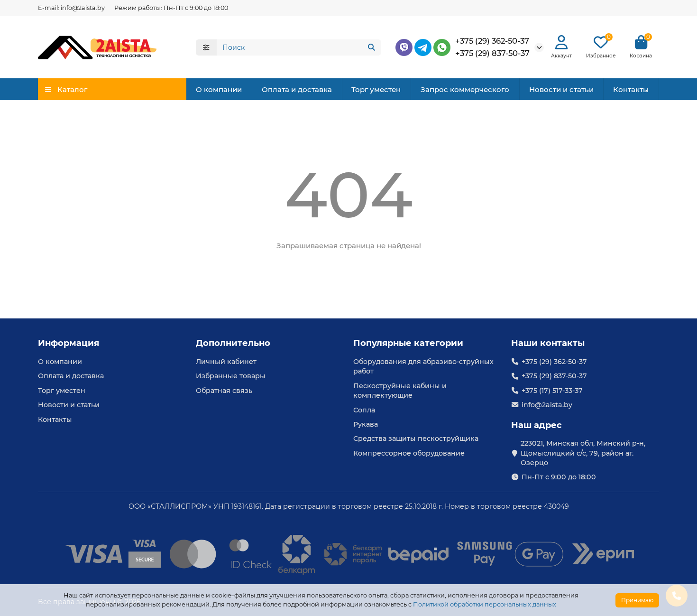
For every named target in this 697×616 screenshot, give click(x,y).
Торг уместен (376, 89)
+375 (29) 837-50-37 (492, 53)
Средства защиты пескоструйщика (415, 438)
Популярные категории (408, 343)
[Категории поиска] (206, 47)
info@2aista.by (547, 405)
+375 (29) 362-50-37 (492, 41)
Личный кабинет (226, 361)
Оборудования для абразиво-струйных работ (423, 366)
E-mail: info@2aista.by (71, 7)
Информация (68, 343)
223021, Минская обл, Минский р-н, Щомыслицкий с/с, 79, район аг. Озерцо (583, 453)
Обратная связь (224, 390)
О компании (219, 89)
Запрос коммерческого (465, 89)
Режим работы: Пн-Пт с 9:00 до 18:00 (171, 7)
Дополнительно (233, 343)
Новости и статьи (561, 89)
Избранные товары (231, 376)
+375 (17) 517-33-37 (552, 390)
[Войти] (561, 42)
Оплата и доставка (297, 89)
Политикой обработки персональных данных (484, 604)
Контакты (631, 89)
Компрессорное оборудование (409, 453)
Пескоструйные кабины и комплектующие (400, 391)
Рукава (365, 424)
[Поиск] (371, 47)
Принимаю (637, 600)
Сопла (364, 410)
